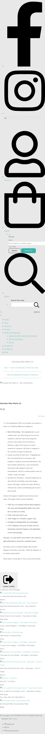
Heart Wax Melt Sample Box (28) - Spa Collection (18, 606)
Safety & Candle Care (12, 333)
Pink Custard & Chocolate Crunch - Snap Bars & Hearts (20, 691)
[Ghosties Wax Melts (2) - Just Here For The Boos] (11, 389)
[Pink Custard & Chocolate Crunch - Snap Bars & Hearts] (21, 688)
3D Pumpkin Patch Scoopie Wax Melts (14, 704)
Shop (6, 323)
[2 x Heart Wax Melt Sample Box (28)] (14, 593)
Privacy (11, 343)
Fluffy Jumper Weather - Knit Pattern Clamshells (17, 626)
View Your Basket (13, 375)
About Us (7, 326)
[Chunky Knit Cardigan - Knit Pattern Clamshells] (18, 642)
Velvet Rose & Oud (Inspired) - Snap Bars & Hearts (18, 616)
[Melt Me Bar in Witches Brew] (11, 632)
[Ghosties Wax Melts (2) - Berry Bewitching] (3, 389)
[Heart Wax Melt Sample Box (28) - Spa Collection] (19, 603)
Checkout (28, 250)
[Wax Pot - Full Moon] (8, 678)
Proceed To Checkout (29, 375)
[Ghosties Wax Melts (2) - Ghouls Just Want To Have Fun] (19, 389)
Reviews (7, 329)
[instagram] (24, 113)
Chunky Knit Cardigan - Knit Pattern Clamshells (17, 645)
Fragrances (8, 346)
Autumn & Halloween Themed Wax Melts (24, 367)
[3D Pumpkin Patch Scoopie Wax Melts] (15, 701)
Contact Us (8, 349)
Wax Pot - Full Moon (7, 681)
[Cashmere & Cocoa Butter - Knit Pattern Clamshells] (19, 652)
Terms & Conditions (16, 339)
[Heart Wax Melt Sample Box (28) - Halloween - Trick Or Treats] (22, 665)
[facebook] (24, 66)
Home (6, 320)
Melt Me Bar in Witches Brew (10, 636)
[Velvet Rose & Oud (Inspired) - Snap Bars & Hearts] (19, 613)
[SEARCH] (36, 304)
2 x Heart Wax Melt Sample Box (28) (13, 596)
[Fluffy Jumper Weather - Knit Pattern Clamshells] (18, 623)
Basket (15, 250)
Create (14, 719)
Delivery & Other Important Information (23, 336)
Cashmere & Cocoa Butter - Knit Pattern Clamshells (19, 655)
